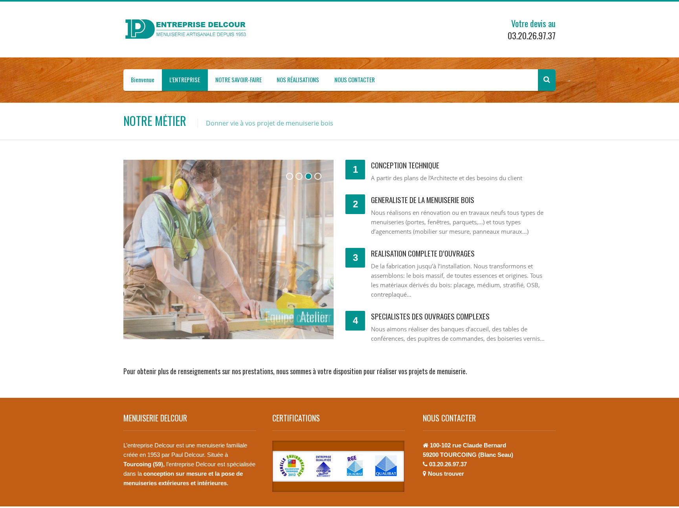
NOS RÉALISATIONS (298, 79)
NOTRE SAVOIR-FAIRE (238, 79)
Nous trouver (446, 473)
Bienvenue (142, 79)
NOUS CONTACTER (354, 79)
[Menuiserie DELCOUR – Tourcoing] (188, 29)
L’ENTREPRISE (184, 79)
